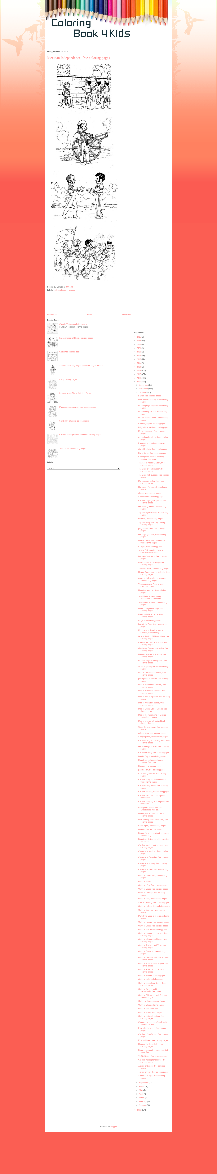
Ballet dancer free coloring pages (152, 453)
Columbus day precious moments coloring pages (80, 434)
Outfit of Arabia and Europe (149, 1012)
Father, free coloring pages (149, 396)
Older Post (126, 315)
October (142, 392)
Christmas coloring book (69, 352)
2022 (139, 344)
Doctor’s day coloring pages (150, 766)
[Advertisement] (98, 45)
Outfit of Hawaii (144, 881)
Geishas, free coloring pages (150, 518)
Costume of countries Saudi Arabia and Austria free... (153, 1023)
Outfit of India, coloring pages (151, 979)
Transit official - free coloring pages (153, 1072)
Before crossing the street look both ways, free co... (153, 1051)
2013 (139, 370)
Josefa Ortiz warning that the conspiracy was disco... (150, 551)
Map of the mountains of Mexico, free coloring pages (152, 716)
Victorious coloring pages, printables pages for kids (81, 365)
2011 (139, 378)
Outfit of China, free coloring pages (153, 926)
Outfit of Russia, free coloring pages (153, 922)
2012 (139, 374)
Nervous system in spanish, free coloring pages (152, 655)
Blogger (113, 1126)
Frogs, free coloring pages (149, 620)
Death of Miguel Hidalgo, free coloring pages (150, 609)
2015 (139, 363)
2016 (139, 359)
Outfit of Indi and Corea (148, 1009)
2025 (139, 337)
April (141, 1094)
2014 (139, 367)
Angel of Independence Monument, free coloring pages (153, 579)
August (142, 1086)
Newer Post (52, 315)
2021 (139, 348)
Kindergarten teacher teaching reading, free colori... (151, 458)
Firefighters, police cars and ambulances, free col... (150, 808)
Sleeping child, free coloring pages (153, 737)
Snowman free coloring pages (151, 497)
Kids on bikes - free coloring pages (153, 1040)
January (142, 1105)
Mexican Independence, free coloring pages (150, 615)
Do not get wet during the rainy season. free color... (151, 761)
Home (89, 315)
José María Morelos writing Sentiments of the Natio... (150, 597)
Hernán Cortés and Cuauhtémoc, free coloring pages (152, 541)
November (143, 389)
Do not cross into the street (150, 829)
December (143, 385)
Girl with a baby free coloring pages (153, 449)
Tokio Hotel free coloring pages (72, 448)
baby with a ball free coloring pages (153, 427)
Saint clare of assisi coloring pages (74, 421)
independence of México (64, 290)
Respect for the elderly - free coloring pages (150, 1045)
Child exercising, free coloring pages (153, 752)
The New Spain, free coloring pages (153, 568)
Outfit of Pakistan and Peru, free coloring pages (152, 970)
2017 (139, 356)
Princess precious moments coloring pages (77, 407)
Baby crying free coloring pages (151, 424)
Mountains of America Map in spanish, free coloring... (150, 631)
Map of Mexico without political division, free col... (151, 722)
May (141, 1090)
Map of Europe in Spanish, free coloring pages (151, 692)
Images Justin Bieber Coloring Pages (75, 393)
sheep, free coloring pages (149, 493)
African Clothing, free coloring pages (153, 902)
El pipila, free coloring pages (150, 546)
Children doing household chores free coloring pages (152, 780)
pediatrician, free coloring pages (151, 770)
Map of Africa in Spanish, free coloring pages (151, 704)
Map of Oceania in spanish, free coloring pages (152, 673)
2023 (139, 340)
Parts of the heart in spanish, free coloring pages (152, 643)
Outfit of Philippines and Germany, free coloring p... (153, 996)
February (143, 1101)
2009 (139, 1110)
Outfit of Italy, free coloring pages (152, 899)
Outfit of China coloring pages (151, 1005)
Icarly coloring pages (68, 379)
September (144, 1083)
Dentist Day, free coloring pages (152, 756)
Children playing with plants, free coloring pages (152, 501)
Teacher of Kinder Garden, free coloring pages (151, 464)
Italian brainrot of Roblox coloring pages (76, 338)
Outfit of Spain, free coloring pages (153, 889)
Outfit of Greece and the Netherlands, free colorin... (150, 990)
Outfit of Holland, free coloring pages (154, 906)
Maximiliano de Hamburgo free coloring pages (151, 563)
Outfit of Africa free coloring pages (153, 929)
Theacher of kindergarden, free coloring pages (151, 470)
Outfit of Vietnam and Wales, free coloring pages (152, 940)
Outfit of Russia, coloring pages (151, 975)
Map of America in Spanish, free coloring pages (152, 686)
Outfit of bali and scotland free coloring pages (151, 1017)
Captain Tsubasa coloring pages (73, 324)
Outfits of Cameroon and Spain (151, 1001)
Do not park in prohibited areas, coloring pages (151, 814)
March (142, 1098)
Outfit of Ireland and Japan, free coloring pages (151, 984)
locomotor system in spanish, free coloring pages (152, 661)
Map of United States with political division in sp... (153, 710)
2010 (139, 382)
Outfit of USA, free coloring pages (152, 885)
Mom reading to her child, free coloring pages (151, 482)
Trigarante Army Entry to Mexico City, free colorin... (152, 585)
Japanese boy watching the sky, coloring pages (152, 523)
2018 (139, 352)
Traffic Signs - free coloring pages (152, 1056)
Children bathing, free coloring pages (153, 792)
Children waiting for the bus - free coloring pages (152, 1061)
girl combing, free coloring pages (152, 733)
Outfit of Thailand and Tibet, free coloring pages (152, 946)
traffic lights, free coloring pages (152, 825)
